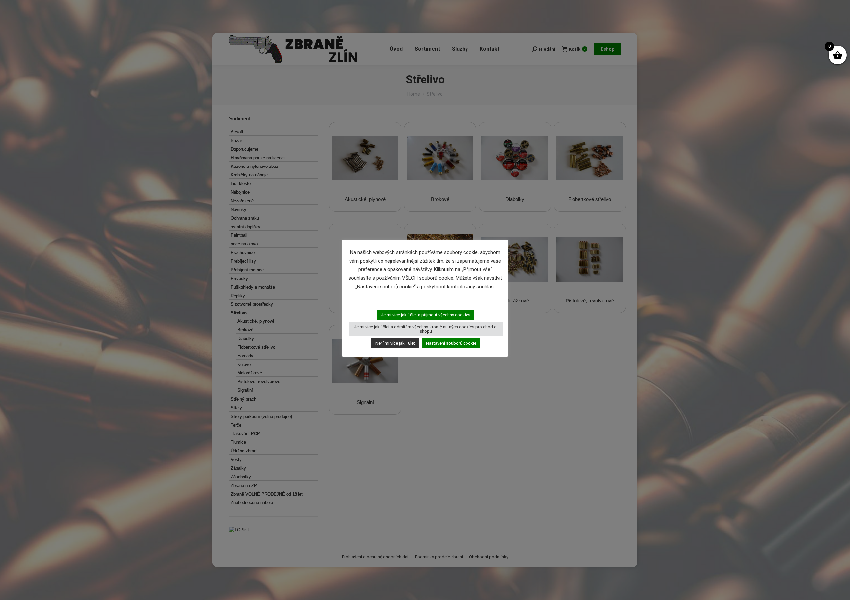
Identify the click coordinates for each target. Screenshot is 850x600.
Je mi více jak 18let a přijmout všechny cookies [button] (425, 314)
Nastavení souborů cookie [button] (451, 343)
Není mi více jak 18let (395, 343)
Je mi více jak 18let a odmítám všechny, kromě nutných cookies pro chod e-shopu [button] (426, 329)
